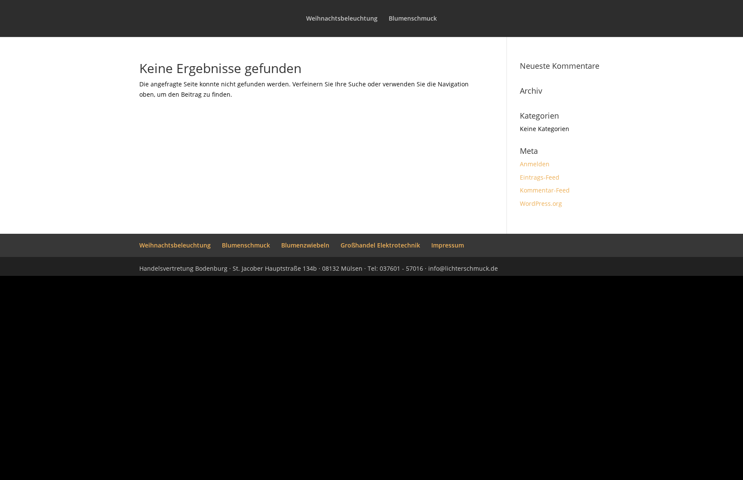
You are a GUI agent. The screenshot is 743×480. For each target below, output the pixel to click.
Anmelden (535, 164)
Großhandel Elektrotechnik (380, 245)
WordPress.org (541, 203)
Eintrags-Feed (539, 177)
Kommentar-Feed (545, 190)
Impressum (447, 245)
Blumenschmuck (413, 18)
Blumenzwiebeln (305, 245)
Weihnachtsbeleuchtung (342, 18)
